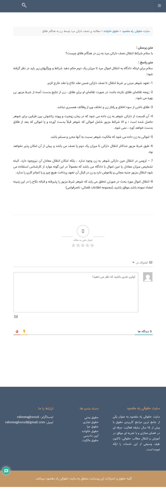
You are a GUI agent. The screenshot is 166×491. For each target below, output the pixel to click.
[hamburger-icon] (159, 6)
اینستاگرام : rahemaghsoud (35, 417)
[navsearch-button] (26, 6)
